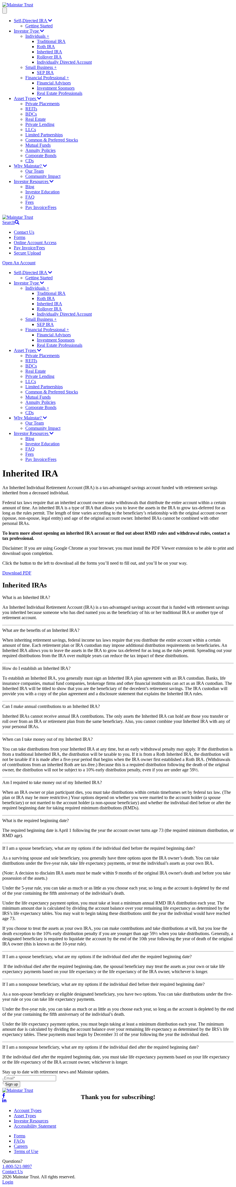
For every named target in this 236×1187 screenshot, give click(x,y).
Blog (29, 186)
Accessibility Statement (35, 1126)
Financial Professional (47, 77)
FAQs (19, 1141)
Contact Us (24, 232)
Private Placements (42, 103)
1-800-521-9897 (17, 1166)
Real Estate (35, 119)
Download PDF (16, 572)
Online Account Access (35, 242)
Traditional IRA (51, 41)
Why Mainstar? (28, 165)
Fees (29, 202)
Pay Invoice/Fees (40, 207)
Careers (21, 1146)
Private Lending (39, 124)
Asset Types (25, 98)
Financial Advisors (54, 82)
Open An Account (18, 262)
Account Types (27, 1110)
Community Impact (42, 176)
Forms (19, 237)
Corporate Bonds (40, 155)
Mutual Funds (38, 145)
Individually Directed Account (64, 62)
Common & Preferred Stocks (51, 139)
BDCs (31, 114)
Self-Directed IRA (31, 20)
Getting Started (39, 25)
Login (7, 1182)
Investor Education (42, 191)
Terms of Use (26, 1151)
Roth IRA (46, 46)
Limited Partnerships (44, 134)
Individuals (37, 36)
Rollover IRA (49, 56)
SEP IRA (45, 72)
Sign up (11, 1084)
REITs (31, 108)
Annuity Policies (40, 150)
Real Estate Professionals (59, 93)
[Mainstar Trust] (17, 4)
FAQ (30, 197)
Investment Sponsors (56, 88)
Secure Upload (27, 252)
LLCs (30, 129)
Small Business (41, 67)
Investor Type (27, 31)
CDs (29, 160)
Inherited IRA (49, 51)
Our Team (34, 171)
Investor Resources (32, 181)
